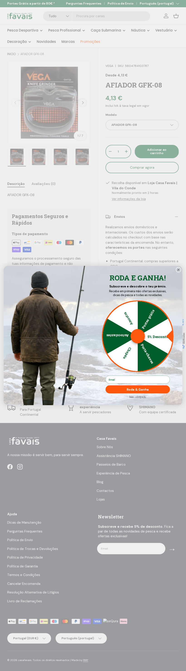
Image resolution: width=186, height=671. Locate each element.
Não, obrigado (137, 396)
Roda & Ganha (138, 389)
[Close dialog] (178, 269)
